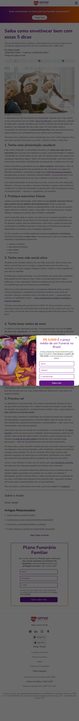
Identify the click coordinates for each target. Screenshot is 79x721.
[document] (39, 360)
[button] (76, 337)
